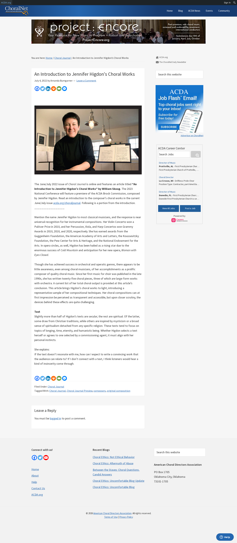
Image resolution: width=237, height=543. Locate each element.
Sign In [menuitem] (227, 2)
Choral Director (166, 177)
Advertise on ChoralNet (192, 135)
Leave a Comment (86, 80)
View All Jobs (168, 208)
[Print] (53, 88)
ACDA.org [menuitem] (6, 2)
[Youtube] (46, 457)
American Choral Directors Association (112, 513)
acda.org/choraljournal (66, 203)
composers (100, 390)
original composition (118, 390)
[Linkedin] (48, 88)
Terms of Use (111, 517)
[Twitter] (42, 88)
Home (35, 469)
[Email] (59, 88)
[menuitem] (234, 2)
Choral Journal (56, 386)
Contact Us (38, 488)
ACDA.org (163, 57)
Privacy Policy (126, 517)
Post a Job (190, 208)
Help (34, 482)
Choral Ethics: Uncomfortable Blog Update (118, 481)
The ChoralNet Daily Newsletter (172, 62)
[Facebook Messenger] (64, 88)
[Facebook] (37, 88)
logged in (55, 418)
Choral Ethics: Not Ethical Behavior (114, 457)
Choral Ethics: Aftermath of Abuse (113, 463)
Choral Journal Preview (79, 390)
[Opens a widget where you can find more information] (225, 537)
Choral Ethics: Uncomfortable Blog (114, 487)
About (35, 475)
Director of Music (167, 162)
